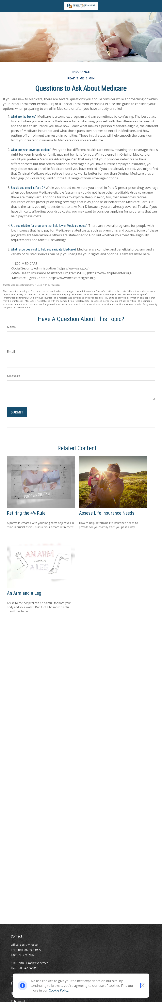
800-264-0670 (32, 950)
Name (11, 327)
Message (13, 376)
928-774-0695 (29, 944)
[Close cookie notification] (142, 986)
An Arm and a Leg (24, 593)
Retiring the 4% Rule (26, 513)
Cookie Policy (58, 990)
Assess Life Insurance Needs (106, 513)
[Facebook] (12, 984)
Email (11, 351)
